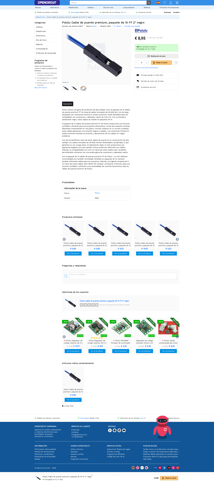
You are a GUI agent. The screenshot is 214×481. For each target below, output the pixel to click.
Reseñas (74, 452)
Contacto (176, 12)
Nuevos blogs (150, 446)
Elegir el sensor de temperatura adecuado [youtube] (161, 452)
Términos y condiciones (44, 454)
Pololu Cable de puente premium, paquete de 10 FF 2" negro (104, 301)
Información (41, 446)
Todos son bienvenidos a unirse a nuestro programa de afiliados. (46, 68)
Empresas (167, 12)
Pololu (97, 193)
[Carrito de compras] (175, 2)
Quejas (37, 459)
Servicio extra (114, 446)
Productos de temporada (169, 7)
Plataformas (73, 7)
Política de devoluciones (44, 452)
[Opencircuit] (47, 2)
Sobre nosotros (77, 449)
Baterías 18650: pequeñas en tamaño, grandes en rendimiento (161, 454)
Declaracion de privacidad (45, 457)
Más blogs (147, 459)
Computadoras (128, 7)
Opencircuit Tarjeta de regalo (118, 449)
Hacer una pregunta (78, 274)
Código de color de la (115, 457)
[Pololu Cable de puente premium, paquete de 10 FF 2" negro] (66, 88)
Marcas (38, 7)
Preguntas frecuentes (79, 459)
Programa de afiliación (116, 454)
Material (147, 7)
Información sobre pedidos (45, 449)
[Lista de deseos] (163, 2)
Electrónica (54, 7)
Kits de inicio (108, 7)
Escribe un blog (113, 452)
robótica (90, 7)
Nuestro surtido (77, 454)
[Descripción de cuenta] (169, 2)
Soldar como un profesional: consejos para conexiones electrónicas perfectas (161, 449)
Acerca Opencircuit (80, 446)
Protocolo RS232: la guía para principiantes (160, 457)
